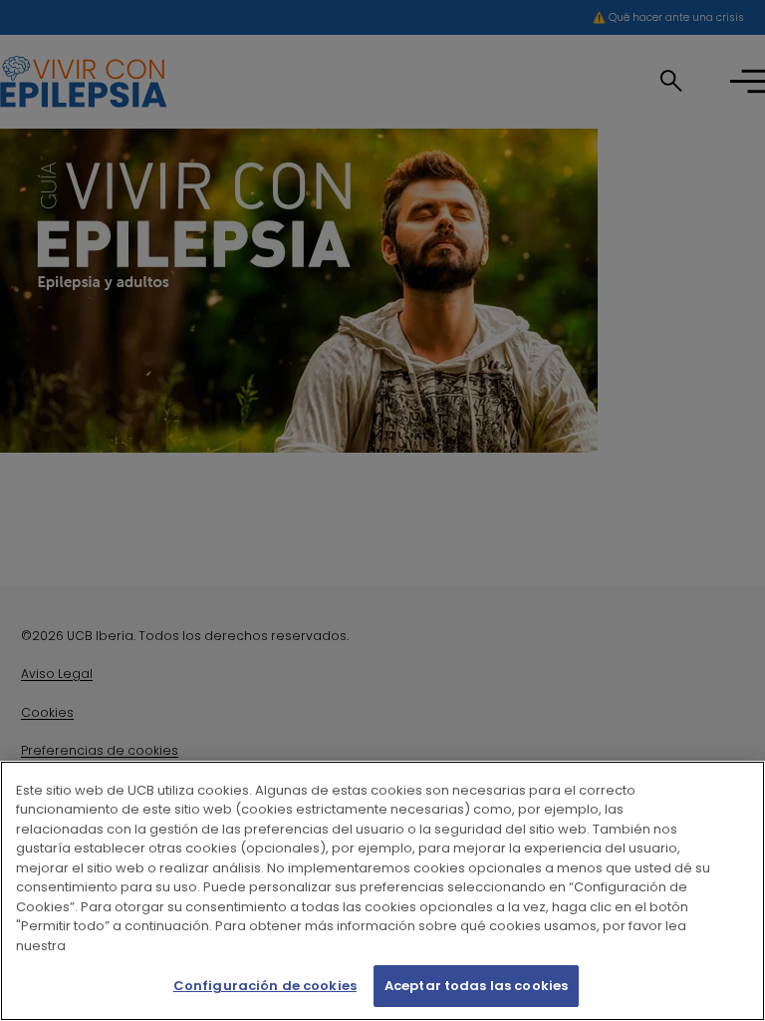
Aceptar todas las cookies (476, 985)
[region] (382, 891)
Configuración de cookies (265, 985)
